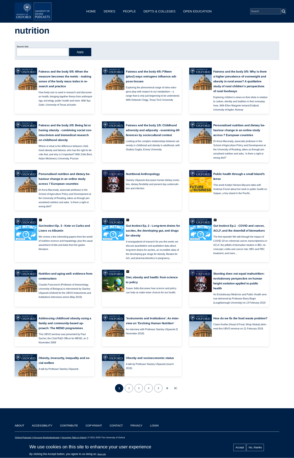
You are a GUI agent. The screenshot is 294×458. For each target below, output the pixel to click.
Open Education (197, 11)
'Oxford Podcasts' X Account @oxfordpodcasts (37, 437)
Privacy (136, 425)
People (129, 11)
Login (154, 425)
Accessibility (42, 425)
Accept (240, 447)
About (19, 425)
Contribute (69, 425)
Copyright (94, 425)
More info (102, 454)
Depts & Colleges (159, 11)
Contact (116, 425)
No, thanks (255, 447)
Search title (22, 46)
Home (91, 11)
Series (109, 11)
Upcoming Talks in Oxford (73, 437)
